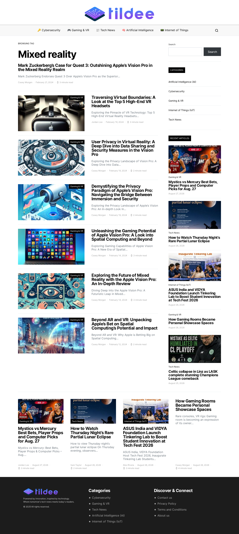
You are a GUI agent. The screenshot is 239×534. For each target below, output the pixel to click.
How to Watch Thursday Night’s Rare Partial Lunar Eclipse (194, 239)
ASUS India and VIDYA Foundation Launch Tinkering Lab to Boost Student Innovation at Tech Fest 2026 (194, 295)
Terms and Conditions (172, 509)
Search (171, 44)
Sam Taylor (76, 465)
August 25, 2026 (176, 383)
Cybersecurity (176, 91)
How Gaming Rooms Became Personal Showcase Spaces (191, 321)
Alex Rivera (128, 465)
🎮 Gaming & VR (78, 30)
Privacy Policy (166, 503)
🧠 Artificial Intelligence (137, 30)
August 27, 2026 (176, 193)
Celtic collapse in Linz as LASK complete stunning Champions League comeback (193, 375)
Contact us (164, 497)
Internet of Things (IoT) (181, 110)
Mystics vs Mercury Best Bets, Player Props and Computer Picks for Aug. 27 (192, 185)
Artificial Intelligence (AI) (182, 81)
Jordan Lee (97, 122)
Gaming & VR (76, 97)
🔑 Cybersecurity (48, 30)
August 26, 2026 (176, 245)
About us (163, 515)
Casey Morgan (25, 82)
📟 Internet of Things (174, 30)
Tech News (174, 119)
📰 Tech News (105, 30)
